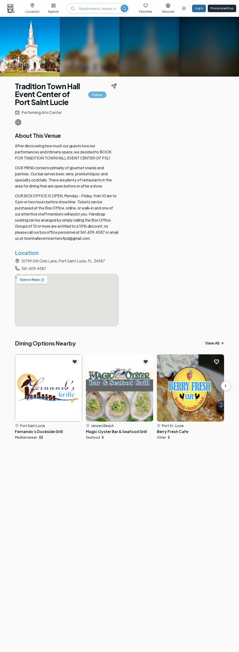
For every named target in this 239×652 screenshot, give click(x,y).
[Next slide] (225, 386)
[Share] (114, 86)
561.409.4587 (33, 268)
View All (212, 343)
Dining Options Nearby (45, 343)
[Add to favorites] (74, 362)
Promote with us (222, 8)
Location (27, 252)
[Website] (18, 122)
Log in (199, 8)
